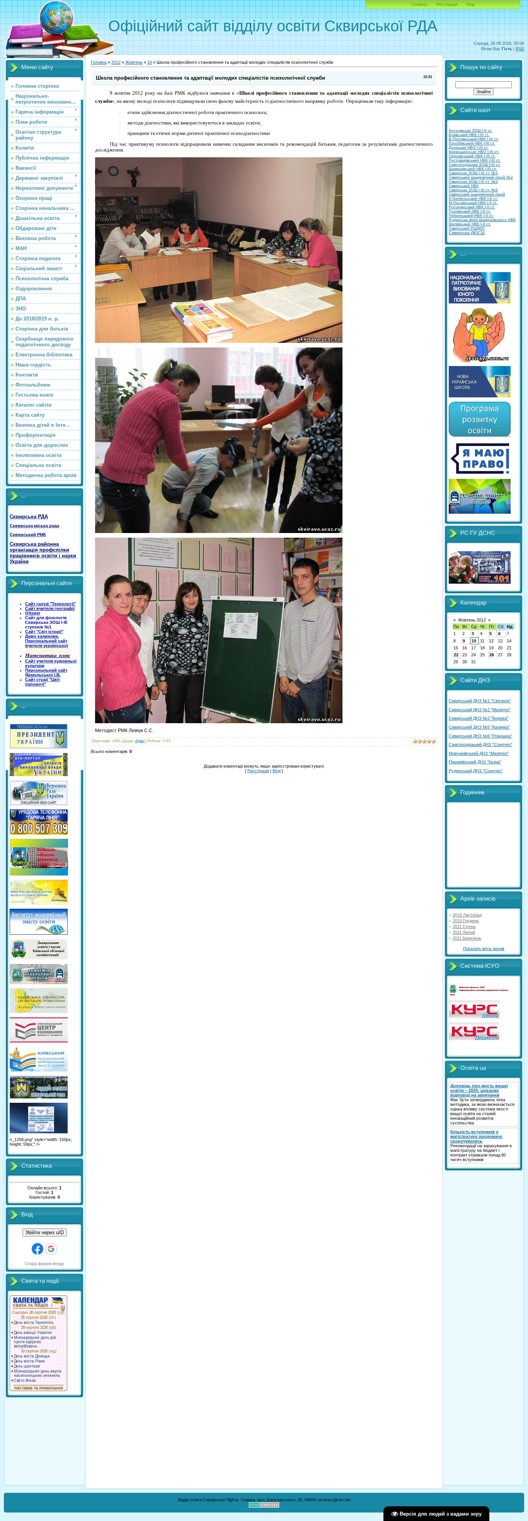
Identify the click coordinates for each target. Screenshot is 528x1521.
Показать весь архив (483, 948)
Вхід (471, 4)
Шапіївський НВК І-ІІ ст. (470, 224)
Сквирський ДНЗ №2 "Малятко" (480, 709)
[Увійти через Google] (51, 1249)
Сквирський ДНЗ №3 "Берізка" (478, 718)
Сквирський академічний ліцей (477, 194)
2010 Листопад (467, 915)
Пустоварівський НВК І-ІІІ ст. (475, 160)
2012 (116, 62)
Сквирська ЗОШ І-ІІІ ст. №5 (473, 190)
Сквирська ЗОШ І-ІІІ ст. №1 (473, 173)
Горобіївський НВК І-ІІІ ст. (472, 143)
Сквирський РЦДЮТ (467, 228)
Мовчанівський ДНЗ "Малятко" (479, 753)
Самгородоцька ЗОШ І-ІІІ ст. (475, 164)
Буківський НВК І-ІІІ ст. (469, 135)
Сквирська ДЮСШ (467, 232)
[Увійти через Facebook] (37, 1249)
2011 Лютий (464, 932)
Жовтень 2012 (472, 620)
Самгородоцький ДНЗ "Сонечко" (480, 744)
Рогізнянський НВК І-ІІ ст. (472, 207)
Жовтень (134, 62)
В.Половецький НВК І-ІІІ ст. (474, 139)
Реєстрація (447, 4)
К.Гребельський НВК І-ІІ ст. (473, 198)
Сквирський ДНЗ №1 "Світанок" (480, 700)
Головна (419, 4)
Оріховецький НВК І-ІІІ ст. (472, 156)
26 (491, 654)
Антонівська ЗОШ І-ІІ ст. (470, 130)
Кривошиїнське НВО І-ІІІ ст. (474, 152)
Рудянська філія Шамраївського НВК (482, 220)
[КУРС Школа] (474, 1016)
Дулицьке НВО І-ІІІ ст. (469, 147)
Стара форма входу (44, 1263)
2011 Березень (467, 938)
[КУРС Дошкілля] (474, 1038)
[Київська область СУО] (480, 994)
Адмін (140, 741)
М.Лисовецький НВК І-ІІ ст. (473, 203)
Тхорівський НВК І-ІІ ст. (470, 211)
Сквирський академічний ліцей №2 (481, 177)
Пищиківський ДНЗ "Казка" (475, 762)
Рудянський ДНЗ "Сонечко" (475, 770)
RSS (520, 48)
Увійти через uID (45, 1232)
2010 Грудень (466, 920)
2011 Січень (464, 926)
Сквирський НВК (464, 186)
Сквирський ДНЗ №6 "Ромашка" (480, 736)
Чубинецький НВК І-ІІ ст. (471, 215)
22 (456, 654)
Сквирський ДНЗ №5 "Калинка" (479, 727)
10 (149, 62)
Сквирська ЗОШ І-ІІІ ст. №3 (473, 181)
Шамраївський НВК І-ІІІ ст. (473, 169)
